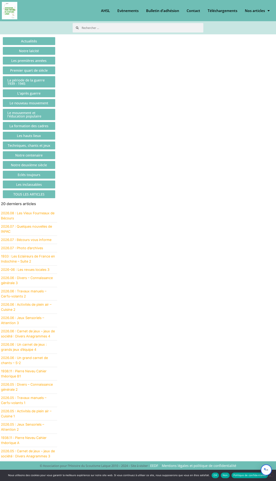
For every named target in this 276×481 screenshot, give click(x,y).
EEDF (154, 465)
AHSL (105, 10)
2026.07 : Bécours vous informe (26, 240)
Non (225, 475)
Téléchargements (222, 10)
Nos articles (255, 10)
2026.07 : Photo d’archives (22, 248)
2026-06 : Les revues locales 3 (25, 270)
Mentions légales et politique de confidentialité (199, 465)
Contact (193, 10)
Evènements (128, 10)
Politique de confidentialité (249, 475)
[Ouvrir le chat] (266, 470)
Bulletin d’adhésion (162, 10)
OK (215, 475)
